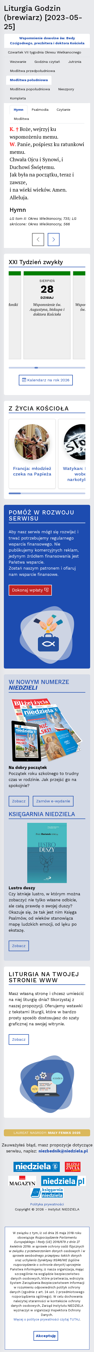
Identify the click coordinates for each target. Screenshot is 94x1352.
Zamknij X (76, 635)
